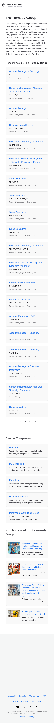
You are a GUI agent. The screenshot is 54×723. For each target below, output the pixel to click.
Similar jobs (29, 78)
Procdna (13, 447)
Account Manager (18, 108)
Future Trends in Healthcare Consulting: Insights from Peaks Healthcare (33, 567)
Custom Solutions (21, 701)
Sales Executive (17, 178)
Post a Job (36, 701)
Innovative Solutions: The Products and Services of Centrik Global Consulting (32, 546)
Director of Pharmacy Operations (26, 141)
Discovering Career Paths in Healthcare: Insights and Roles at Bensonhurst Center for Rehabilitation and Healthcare (33, 590)
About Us (12, 696)
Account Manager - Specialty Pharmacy (24, 368)
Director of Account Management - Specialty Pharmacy (27, 264)
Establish (14, 480)
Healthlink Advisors (19, 496)
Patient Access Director (21, 299)
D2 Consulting (16, 464)
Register (23, 696)
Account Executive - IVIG (22, 316)
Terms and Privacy (27, 717)
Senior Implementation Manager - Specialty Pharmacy (26, 90)
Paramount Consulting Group (24, 513)
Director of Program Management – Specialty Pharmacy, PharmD (26, 160)
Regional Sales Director (21, 125)
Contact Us (34, 696)
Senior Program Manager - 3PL (25, 282)
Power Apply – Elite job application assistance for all (33, 613)
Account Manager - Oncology (24, 71)
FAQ (44, 696)
